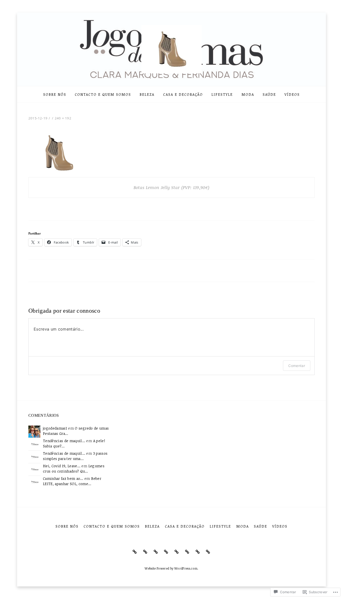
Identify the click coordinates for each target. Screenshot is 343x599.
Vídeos (292, 94)
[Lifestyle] (177, 552)
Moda (248, 94)
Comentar (296, 365)
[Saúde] (198, 552)
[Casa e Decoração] (166, 552)
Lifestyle (222, 94)
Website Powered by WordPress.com (171, 568)
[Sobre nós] (135, 552)
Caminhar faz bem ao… (63, 478)
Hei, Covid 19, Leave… (61, 466)
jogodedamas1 (55, 428)
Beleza (147, 94)
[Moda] (187, 552)
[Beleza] (156, 552)
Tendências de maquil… (64, 440)
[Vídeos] (208, 552)
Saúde (269, 94)
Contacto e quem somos (103, 94)
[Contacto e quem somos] (145, 552)
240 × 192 (63, 118)
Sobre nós (54, 94)
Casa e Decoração (183, 94)
